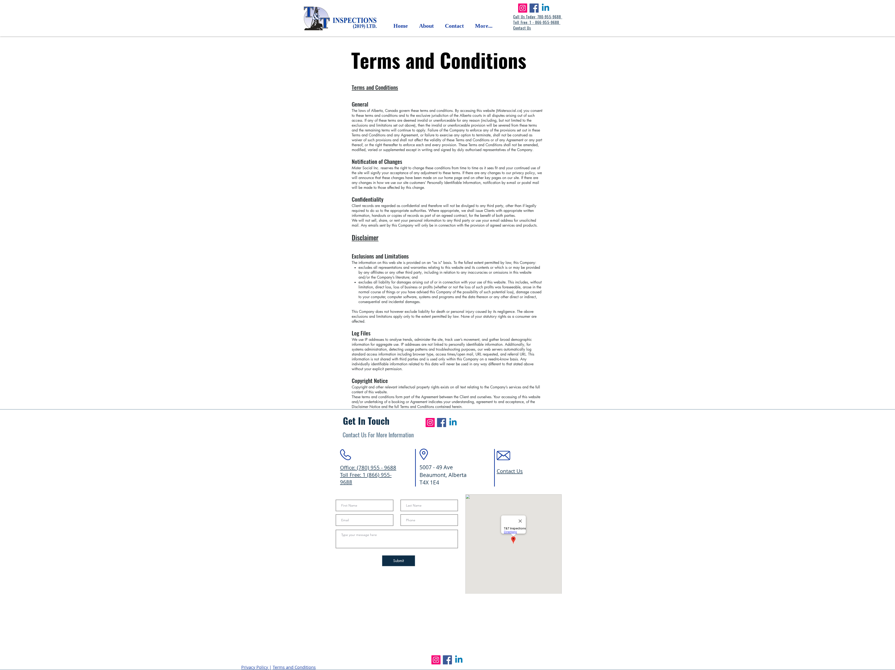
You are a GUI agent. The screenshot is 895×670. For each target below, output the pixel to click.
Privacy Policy (255, 667)
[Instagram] (522, 8)
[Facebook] (534, 8)
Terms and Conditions (375, 87)
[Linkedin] (545, 8)
